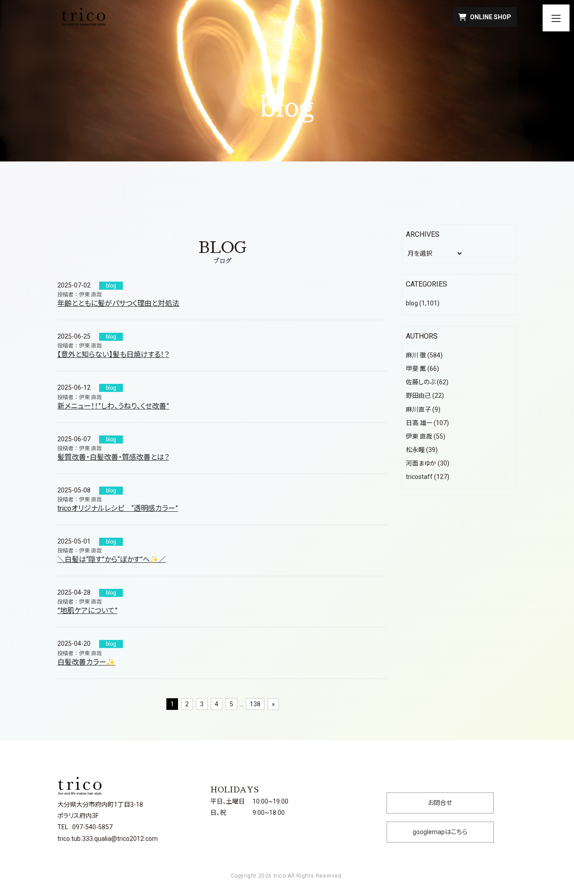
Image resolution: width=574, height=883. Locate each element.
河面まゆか (421, 463)
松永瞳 (415, 449)
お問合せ (440, 802)
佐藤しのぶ (420, 382)
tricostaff (419, 476)
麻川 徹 (416, 355)
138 (255, 704)
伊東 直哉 (419, 436)
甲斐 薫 (416, 368)
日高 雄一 (419, 422)
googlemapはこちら (440, 831)
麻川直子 (418, 409)
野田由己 (418, 395)
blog (111, 286)
